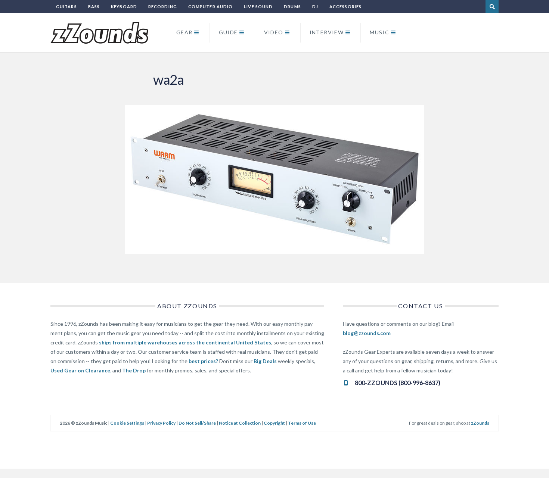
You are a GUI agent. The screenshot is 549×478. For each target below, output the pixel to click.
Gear (184, 32)
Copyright (274, 423)
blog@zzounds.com (367, 333)
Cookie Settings (127, 423)
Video (273, 32)
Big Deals (265, 361)
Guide (228, 32)
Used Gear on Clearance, (80, 370)
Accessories (345, 6)
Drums (292, 6)
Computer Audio (210, 6)
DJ (315, 6)
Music (379, 32)
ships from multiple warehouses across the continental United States (185, 342)
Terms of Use (302, 423)
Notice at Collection (240, 423)
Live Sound (258, 6)
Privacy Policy (161, 423)
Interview (327, 32)
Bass (94, 6)
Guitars (66, 6)
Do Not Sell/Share (197, 423)
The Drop (134, 370)
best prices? (203, 361)
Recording (162, 6)
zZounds (480, 423)
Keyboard (124, 6)
